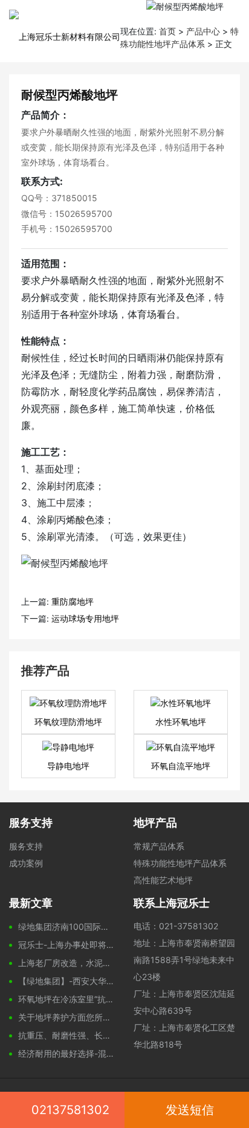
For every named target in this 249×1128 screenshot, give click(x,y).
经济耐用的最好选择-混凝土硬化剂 (66, 1053)
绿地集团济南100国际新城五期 (66, 926)
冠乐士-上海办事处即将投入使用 (66, 944)
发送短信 (190, 1110)
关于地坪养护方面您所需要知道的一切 (66, 1017)
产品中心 (203, 31)
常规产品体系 (159, 846)
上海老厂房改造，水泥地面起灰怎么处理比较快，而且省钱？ (66, 963)
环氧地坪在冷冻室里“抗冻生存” (66, 999)
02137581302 (70, 1110)
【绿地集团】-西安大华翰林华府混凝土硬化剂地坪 (66, 981)
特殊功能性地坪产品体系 (180, 863)
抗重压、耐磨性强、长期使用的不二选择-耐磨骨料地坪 (66, 1035)
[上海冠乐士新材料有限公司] (60, 27)
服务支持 (26, 846)
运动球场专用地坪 (85, 618)
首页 (167, 31)
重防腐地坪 (72, 601)
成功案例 (26, 863)
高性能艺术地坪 (163, 880)
